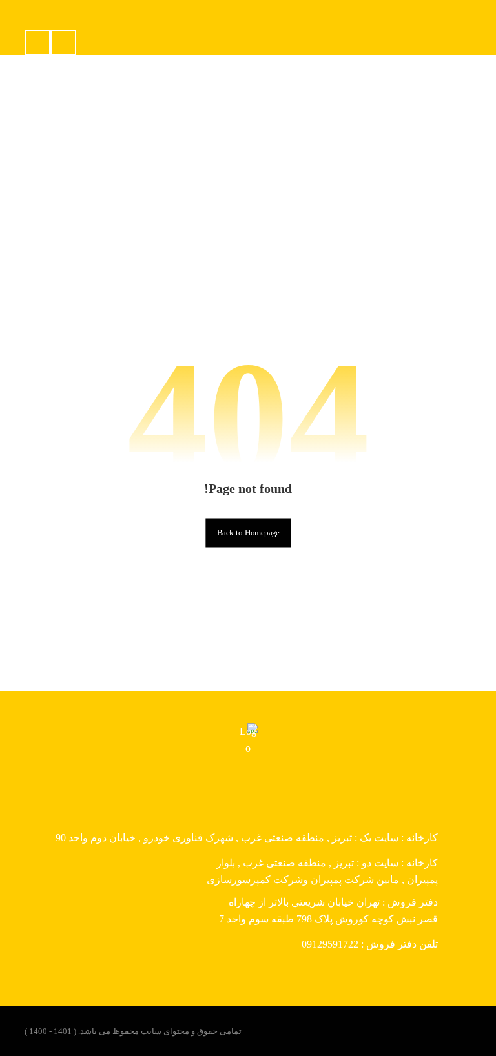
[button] (37, 42)
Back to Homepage (248, 532)
